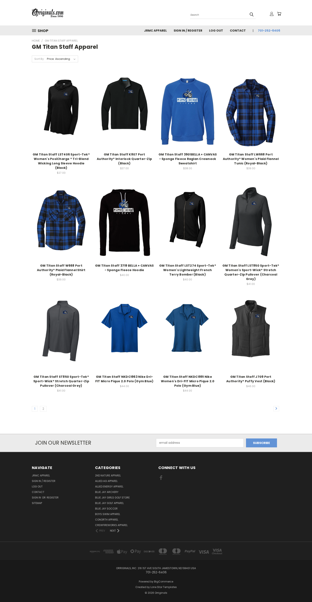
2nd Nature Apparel (108, 475)
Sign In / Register (188, 30)
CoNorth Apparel (106, 519)
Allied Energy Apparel (109, 486)
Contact (238, 30)
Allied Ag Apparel (106, 481)
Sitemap (37, 503)
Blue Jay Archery (106, 492)
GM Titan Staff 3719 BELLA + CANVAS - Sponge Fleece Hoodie (124, 267)
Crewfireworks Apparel (111, 525)
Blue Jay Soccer (106, 508)
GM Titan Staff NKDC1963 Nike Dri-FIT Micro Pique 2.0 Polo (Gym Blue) (124, 379)
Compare (59, 111)
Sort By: (39, 59)
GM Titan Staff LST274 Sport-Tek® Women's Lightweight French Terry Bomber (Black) (187, 270)
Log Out (216, 30)
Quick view (61, 102)
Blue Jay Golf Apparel (109, 503)
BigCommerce (163, 581)
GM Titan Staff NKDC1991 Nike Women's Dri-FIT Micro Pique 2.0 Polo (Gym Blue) (188, 381)
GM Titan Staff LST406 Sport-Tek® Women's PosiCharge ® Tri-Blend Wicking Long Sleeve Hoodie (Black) (61, 161)
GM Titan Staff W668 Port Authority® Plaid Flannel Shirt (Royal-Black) (61, 270)
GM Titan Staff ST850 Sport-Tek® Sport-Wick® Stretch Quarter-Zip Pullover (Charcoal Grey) (61, 381)
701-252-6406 (269, 30)
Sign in (37, 497)
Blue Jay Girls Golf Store (112, 497)
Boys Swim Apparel (107, 514)
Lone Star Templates (163, 587)
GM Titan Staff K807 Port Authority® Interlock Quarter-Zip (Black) (124, 158)
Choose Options (61, 118)
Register (53, 497)
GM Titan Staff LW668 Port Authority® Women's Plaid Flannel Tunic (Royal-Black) (251, 158)
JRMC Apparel (155, 30)
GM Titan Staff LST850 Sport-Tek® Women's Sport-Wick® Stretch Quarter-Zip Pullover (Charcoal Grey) (250, 272)
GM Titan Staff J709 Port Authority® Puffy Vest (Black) (250, 379)
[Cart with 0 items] (279, 14)
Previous (301, 589)
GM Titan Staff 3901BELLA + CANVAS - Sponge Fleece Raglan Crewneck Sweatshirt (188, 158)
